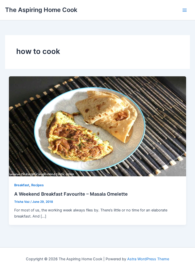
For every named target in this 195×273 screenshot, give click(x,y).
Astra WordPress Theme (148, 259)
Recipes (37, 185)
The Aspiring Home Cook (41, 9)
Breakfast (21, 185)
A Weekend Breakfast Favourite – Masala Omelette (71, 194)
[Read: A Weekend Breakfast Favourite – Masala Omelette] (97, 126)
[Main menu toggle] (184, 10)
